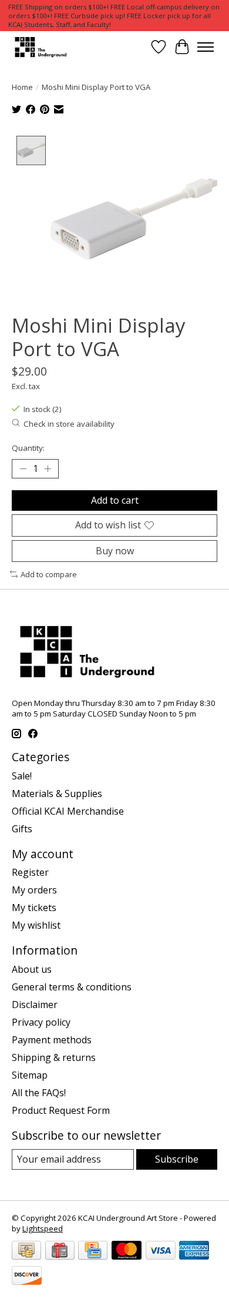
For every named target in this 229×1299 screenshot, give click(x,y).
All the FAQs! (39, 1092)
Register (30, 872)
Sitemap (30, 1075)
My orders (34, 889)
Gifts (22, 828)
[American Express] (194, 1251)
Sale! (22, 775)
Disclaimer (35, 1004)
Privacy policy (41, 1022)
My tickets (34, 907)
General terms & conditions (72, 986)
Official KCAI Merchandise (68, 811)
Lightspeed (42, 1228)
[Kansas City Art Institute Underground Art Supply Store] (39, 47)
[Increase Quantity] (47, 469)
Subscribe (176, 1159)
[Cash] (26, 1251)
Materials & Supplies (57, 793)
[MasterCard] (127, 1251)
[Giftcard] (60, 1251)
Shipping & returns (54, 1057)
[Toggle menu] (205, 47)
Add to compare (49, 574)
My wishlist (36, 925)
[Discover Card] (27, 1276)
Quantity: (28, 448)
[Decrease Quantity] (23, 469)
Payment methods (52, 1039)
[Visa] (161, 1251)
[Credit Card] (92, 1251)
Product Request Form (61, 1110)
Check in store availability (68, 424)
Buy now (115, 550)
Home (22, 87)
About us (32, 969)
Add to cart (115, 500)
